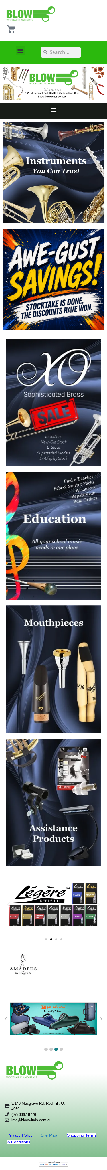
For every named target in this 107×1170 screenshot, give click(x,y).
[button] (20, 50)
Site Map (49, 1135)
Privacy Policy (20, 1135)
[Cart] (11, 29)
